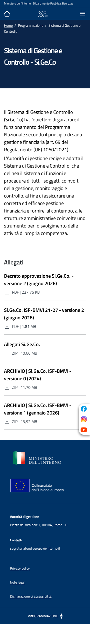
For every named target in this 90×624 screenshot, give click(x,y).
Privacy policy (20, 568)
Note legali (17, 582)
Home (8, 25)
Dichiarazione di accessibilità (31, 596)
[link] (84, 409)
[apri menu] (80, 14)
